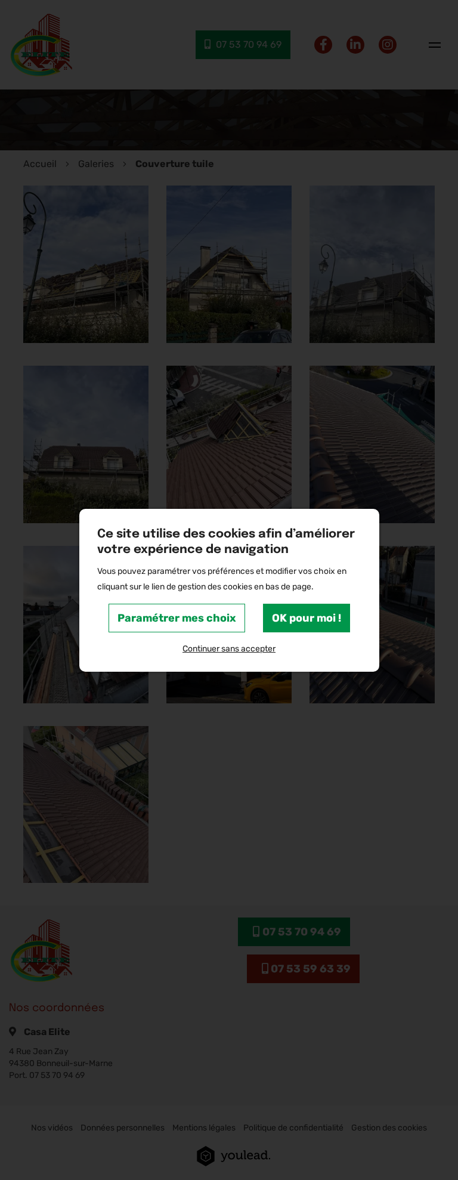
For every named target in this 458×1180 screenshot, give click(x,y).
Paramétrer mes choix (176, 618)
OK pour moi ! (306, 618)
